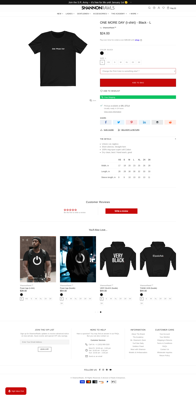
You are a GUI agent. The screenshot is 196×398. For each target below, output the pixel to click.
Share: (103, 118)
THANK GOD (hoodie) (148, 288)
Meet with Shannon (138, 349)
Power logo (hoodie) (67, 288)
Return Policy (164, 356)
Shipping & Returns (164, 340)
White (106, 53)
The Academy (138, 337)
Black (101, 53)
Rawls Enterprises (118, 378)
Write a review (121, 211)
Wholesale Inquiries (164, 352)
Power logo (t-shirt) (27, 288)
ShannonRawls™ (98, 7)
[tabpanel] (38, 271)
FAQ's (164, 346)
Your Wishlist (165, 337)
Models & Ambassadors (138, 352)
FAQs (117, 334)
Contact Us (164, 349)
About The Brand (138, 334)
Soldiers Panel (138, 346)
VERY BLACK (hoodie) (109, 288)
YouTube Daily (138, 343)
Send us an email (95, 356)
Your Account (165, 334)
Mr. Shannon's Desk (138, 340)
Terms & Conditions (164, 343)
